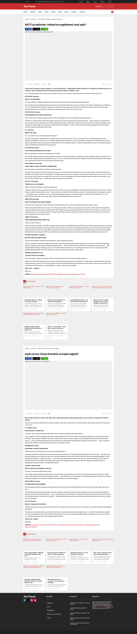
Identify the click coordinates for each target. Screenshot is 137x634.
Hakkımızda (50, 603)
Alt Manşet (33, 19)
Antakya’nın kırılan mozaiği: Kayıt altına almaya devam (79, 623)
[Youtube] (35, 600)
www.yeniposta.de (100, 607)
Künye (48, 606)
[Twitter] (28, 600)
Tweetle (38, 29)
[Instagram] (31, 600)
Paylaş (29, 29)
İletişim (49, 618)
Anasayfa (27, 19)
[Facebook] (24, 600)
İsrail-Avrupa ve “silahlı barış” (44, 1)
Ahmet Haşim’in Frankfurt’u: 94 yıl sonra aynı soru (80, 603)
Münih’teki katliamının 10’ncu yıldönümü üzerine (80, 618)
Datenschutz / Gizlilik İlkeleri (54, 614)
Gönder (46, 29)
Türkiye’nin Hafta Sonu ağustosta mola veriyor (79, 613)
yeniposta (30, 84)
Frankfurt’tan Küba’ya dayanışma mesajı (78, 608)
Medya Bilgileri (50, 610)
